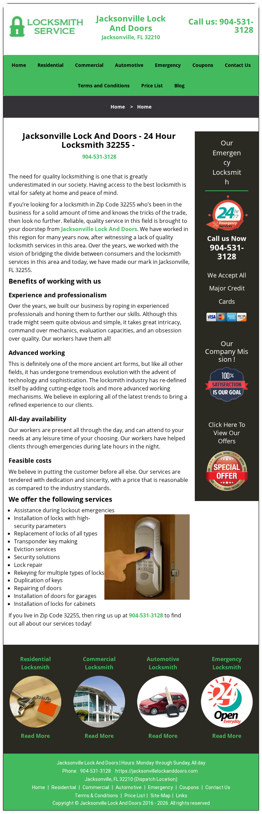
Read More (35, 736)
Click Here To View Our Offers (226, 432)
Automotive (129, 65)
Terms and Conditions (104, 85)
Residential (50, 65)
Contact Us (238, 65)
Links (181, 795)
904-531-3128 (236, 25)
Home (19, 65)
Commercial (89, 65)
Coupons (202, 65)
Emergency (168, 65)
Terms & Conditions (96, 795)
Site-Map (160, 795)
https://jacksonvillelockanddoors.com (156, 771)
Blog (179, 85)
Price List (152, 85)
